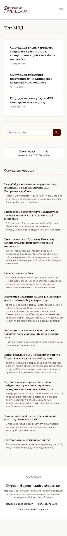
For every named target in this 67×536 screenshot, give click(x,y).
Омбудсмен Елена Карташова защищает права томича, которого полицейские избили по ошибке (32, 53)
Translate (44, 155)
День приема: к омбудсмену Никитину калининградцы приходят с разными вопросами (29, 243)
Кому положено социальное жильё (27, 439)
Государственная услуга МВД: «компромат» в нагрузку (32, 100)
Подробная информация (19, 503)
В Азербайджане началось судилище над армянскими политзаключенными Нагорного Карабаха (30, 188)
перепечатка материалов (33, 509)
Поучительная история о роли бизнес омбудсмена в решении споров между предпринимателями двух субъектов (29, 385)
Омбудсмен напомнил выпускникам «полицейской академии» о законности (31, 78)
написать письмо (47, 503)
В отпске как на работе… (19, 273)
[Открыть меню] (61, 9)
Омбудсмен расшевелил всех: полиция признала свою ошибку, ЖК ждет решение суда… (31, 334)
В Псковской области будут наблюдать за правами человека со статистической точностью (31, 215)
